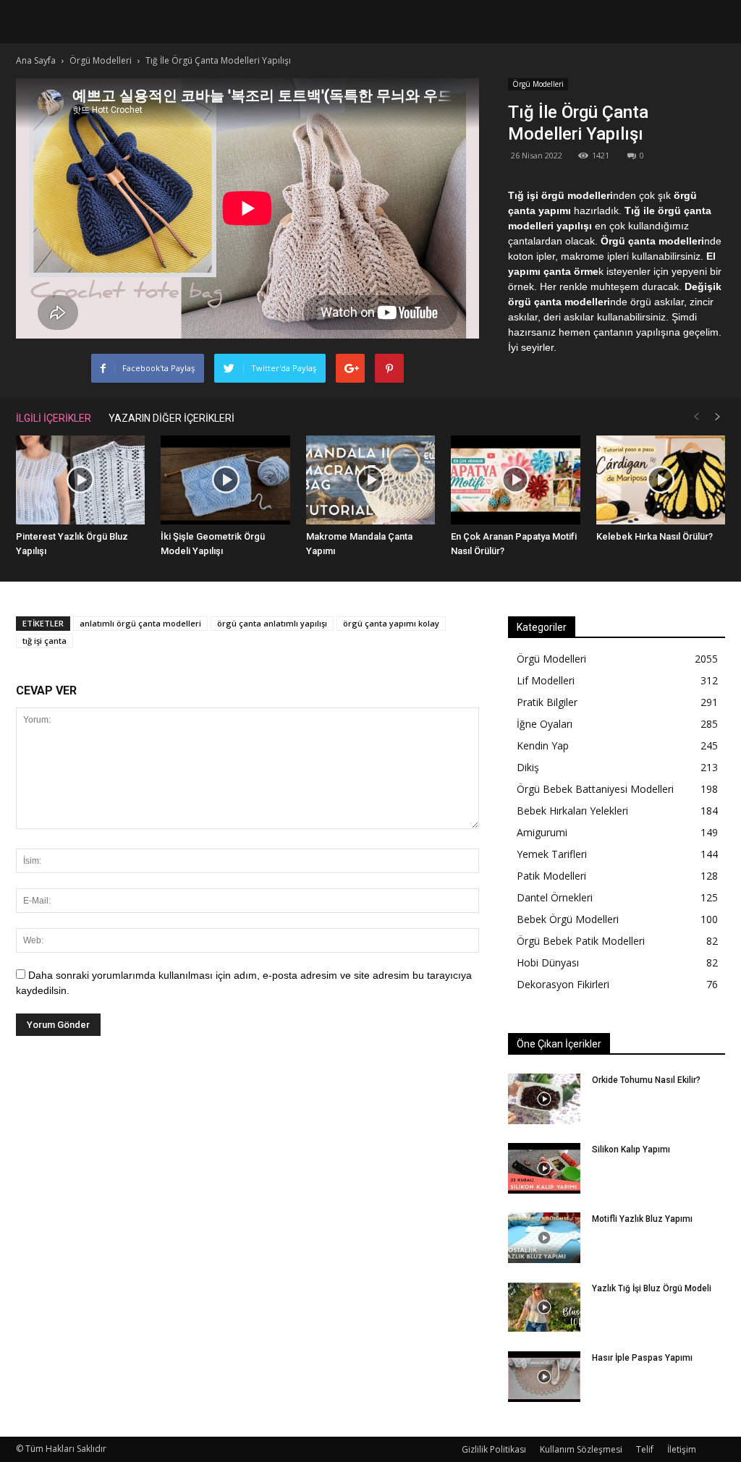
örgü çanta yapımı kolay (391, 623)
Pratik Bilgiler (547, 702)
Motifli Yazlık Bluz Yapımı (642, 1219)
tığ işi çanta (44, 640)
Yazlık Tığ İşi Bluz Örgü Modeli (651, 1288)
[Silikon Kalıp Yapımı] (544, 1168)
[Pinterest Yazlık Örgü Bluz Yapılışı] (80, 479)
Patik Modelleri (551, 876)
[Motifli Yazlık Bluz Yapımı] (544, 1237)
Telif (644, 1449)
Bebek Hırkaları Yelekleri (572, 810)
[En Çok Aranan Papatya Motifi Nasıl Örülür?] (515, 479)
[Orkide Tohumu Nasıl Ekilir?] (544, 1099)
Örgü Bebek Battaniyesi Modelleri (595, 789)
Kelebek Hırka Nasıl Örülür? (654, 536)
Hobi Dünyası (548, 962)
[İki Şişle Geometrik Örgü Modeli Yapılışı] (225, 479)
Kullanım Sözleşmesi (581, 1449)
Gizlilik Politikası (494, 1449)
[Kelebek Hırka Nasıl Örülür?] (660, 479)
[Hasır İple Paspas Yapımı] (544, 1376)
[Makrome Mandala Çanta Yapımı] (370, 479)
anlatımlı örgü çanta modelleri (140, 623)
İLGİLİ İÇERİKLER (53, 418)
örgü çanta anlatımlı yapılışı (272, 623)
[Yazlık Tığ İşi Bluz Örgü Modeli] (544, 1307)
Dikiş (528, 767)
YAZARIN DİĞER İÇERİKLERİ (171, 418)
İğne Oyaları (544, 724)
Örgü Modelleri (538, 84)
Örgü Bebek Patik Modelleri (581, 941)
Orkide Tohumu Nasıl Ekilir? (646, 1080)
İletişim (681, 1449)
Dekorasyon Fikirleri (563, 984)
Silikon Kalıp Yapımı (631, 1149)
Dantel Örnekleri (555, 897)
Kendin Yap (543, 745)
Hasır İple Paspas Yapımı (642, 1358)
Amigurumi (542, 832)
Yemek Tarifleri (552, 854)
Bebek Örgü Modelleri (568, 919)
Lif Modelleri (546, 680)
